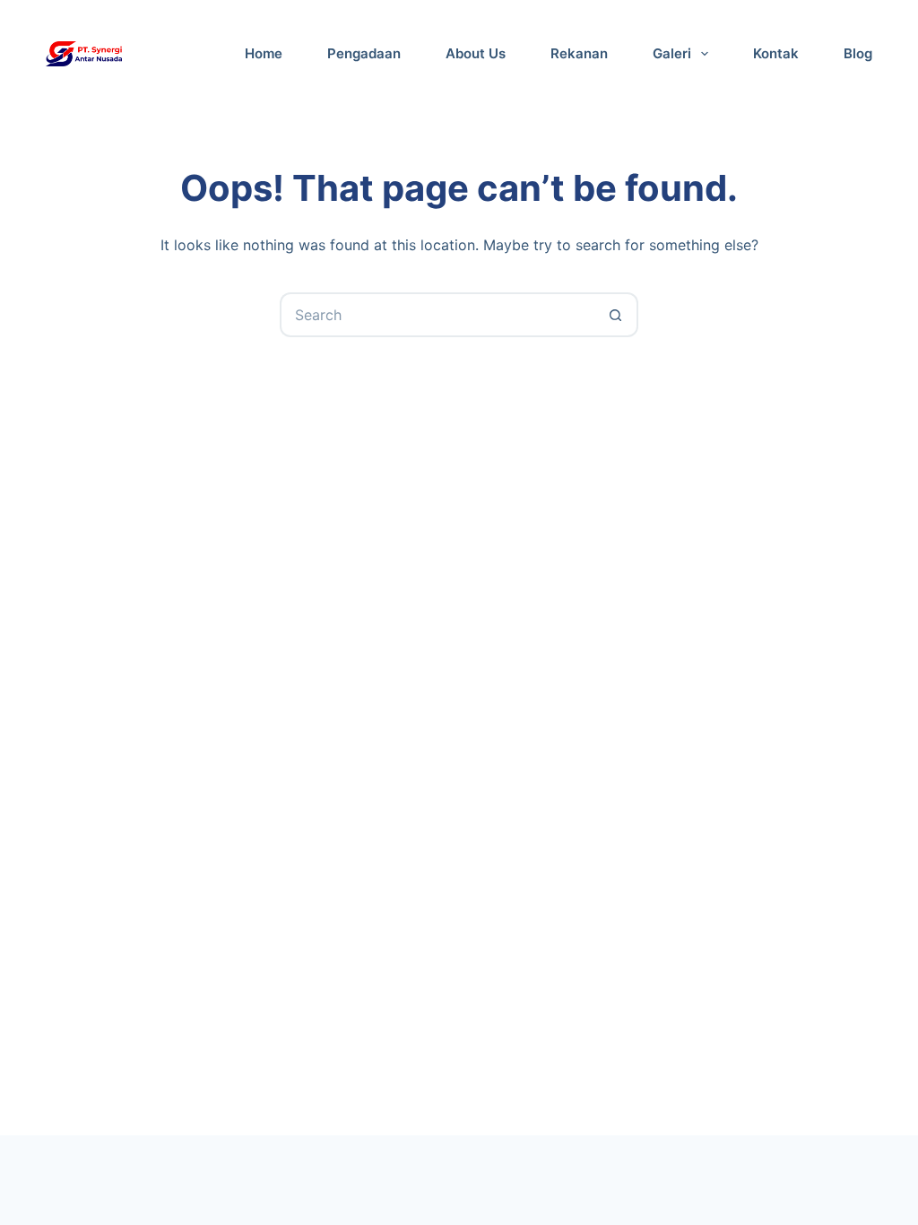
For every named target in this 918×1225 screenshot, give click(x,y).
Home (263, 53)
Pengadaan (364, 53)
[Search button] (615, 314)
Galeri (672, 53)
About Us (476, 53)
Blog (858, 53)
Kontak (776, 53)
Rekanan (579, 53)
